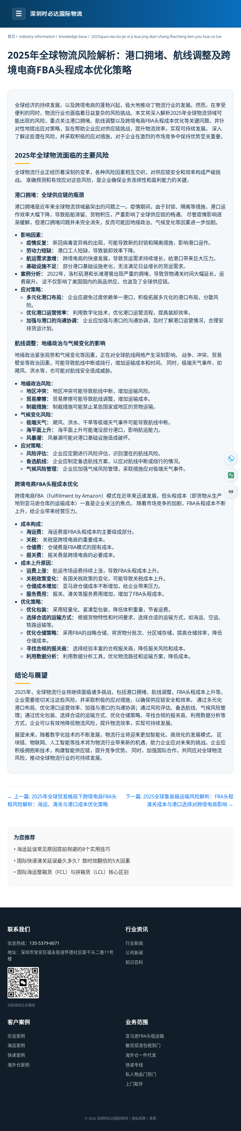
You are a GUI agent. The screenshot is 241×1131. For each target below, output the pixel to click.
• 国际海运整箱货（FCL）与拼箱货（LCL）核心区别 (71, 872)
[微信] (231, 475)
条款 (152, 1118)
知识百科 (134, 962)
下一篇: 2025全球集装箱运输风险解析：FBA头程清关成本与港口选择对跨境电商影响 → (179, 800)
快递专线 (134, 1065)
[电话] (231, 458)
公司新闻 (134, 952)
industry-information (37, 36)
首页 (11, 36)
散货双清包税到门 (143, 1045)
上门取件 (134, 1084)
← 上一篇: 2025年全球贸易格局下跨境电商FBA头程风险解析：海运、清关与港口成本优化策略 (62, 800)
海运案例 (16, 1045)
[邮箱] (231, 492)
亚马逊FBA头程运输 (145, 1036)
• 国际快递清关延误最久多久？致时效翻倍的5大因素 (72, 860)
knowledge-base (73, 36)
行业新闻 (134, 943)
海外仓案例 (18, 1065)
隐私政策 (139, 1118)
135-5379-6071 (44, 943)
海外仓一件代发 (141, 1055)
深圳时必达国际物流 (56, 13)
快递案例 (16, 1055)
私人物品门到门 (141, 1074)
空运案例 (16, 1036)
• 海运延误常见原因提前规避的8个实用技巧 (62, 849)
